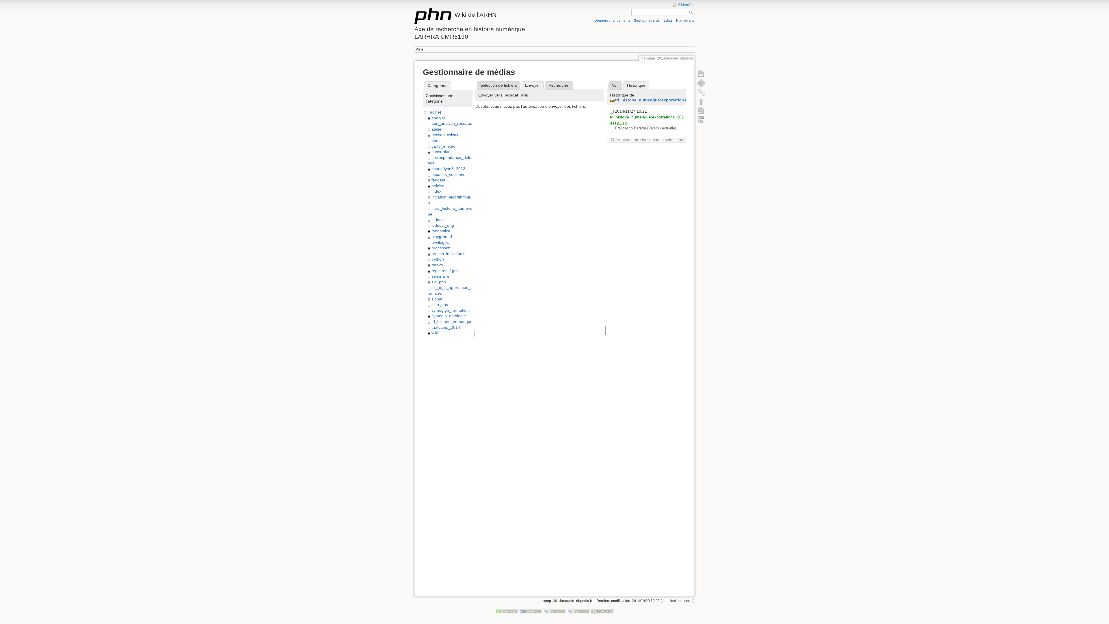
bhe (434, 140)
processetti (441, 248)
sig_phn (438, 282)
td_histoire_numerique (451, 321)
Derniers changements (612, 20)
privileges (440, 242)
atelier (437, 129)
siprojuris (439, 304)
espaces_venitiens (448, 174)
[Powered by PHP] (530, 612)
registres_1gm (444, 270)
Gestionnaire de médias (653, 20)
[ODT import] (701, 120)
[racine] (434, 112)
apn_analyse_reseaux (451, 123)
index (436, 191)
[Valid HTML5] (554, 612)
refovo (437, 265)
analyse (438, 118)
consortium (441, 151)
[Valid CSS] (578, 612)
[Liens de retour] (701, 92)
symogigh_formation (450, 310)
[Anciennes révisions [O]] (701, 83)
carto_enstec (443, 146)
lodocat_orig (442, 225)
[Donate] (506, 612)
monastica (440, 231)
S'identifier (686, 5)
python (437, 259)
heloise (437, 185)
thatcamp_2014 (445, 327)
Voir (615, 85)
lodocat (438, 219)
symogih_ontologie (448, 315)
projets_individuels (448, 253)
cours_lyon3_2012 (448, 168)
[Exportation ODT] (701, 110)
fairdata (438, 180)
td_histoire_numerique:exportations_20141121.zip (664, 100)
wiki (434, 332)
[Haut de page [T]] (701, 101)
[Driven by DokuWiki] (602, 612)
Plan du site (685, 20)
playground (441, 236)
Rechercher (559, 85)
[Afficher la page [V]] (701, 73)
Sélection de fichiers (498, 85)
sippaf (436, 299)
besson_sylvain (445, 134)
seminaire (440, 276)
